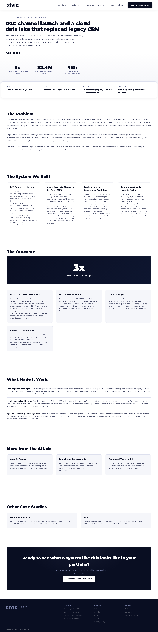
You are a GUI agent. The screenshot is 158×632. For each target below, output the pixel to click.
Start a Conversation (140, 5)
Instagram (129, 612)
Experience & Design (72, 612)
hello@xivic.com (131, 615)
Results (101, 5)
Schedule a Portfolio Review (79, 579)
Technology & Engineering (74, 615)
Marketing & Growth (71, 618)
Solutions (62, 5)
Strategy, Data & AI (71, 609)
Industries (90, 5)
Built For (75, 5)
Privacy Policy (99, 622)
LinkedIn (128, 609)
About (120, 5)
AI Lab (111, 5)
